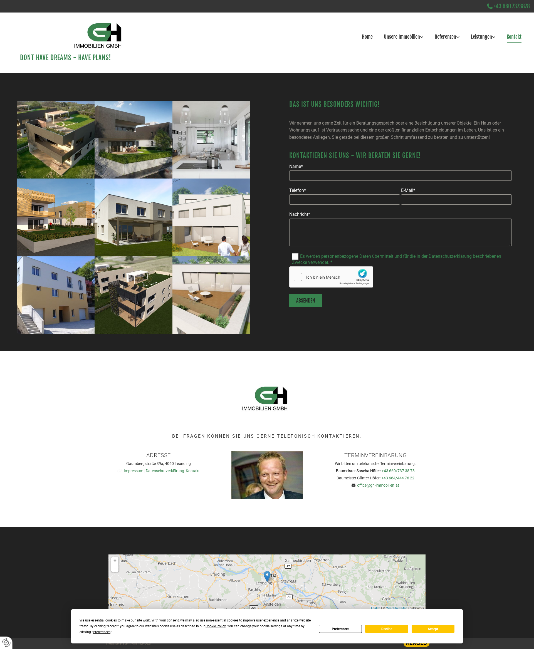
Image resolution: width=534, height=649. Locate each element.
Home (367, 37)
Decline (386, 629)
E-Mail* (408, 190)
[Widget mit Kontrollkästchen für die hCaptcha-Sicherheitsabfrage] (331, 277)
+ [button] (115, 561)
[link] (406, 29)
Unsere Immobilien (402, 37)
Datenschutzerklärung (165, 471)
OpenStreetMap (396, 608)
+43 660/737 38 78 (398, 471)
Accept (433, 629)
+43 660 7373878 (512, 6)
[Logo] (70, 37)
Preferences (340, 629)
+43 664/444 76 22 (397, 478)
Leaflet (375, 608)
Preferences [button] (101, 632)
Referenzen (445, 37)
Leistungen (481, 37)
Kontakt (514, 37)
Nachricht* (299, 214)
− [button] (115, 568)
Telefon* (297, 190)
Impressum (133, 471)
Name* (296, 166)
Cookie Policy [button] (216, 626)
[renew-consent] (6, 642)
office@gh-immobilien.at (378, 485)
